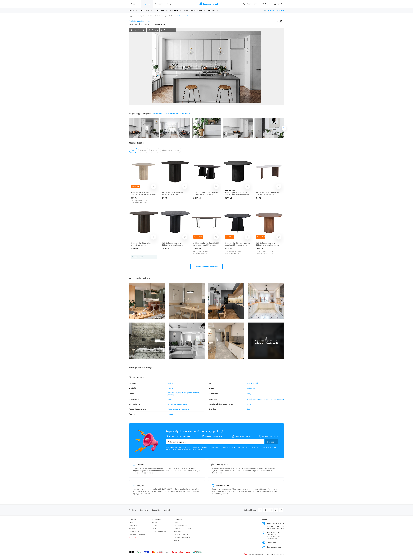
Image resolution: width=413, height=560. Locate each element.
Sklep (133, 4)
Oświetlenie (133, 525)
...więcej (199, 449)
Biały (249, 394)
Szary (249, 409)
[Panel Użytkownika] (265, 4)
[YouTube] (265, 510)
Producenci (159, 4)
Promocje (132, 537)
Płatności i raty (157, 525)
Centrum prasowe (180, 525)
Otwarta (171, 393)
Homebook (178, 519)
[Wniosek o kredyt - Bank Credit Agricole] (197, 552)
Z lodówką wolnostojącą (275, 399)
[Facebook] (260, 510)
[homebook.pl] (209, 4)
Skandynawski (252, 383)
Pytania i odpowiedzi (159, 531)
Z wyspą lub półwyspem (183, 393)
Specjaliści (171, 4)
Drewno (170, 414)
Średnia (170, 388)
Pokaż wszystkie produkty (207, 267)
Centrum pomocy (274, 547)
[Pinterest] (276, 510)
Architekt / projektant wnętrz (139, 21)
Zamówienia (156, 519)
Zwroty (154, 528)
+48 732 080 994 (275, 523)
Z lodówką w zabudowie (256, 399)
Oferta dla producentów (182, 528)
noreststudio (271, 21)
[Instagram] (270, 510)
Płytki (249, 404)
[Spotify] (281, 510)
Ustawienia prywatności (182, 537)
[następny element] (284, 128)
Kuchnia (170, 383)
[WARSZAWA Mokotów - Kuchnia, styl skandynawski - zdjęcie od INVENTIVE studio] (226, 301)
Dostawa (155, 522)
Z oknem (196, 393)
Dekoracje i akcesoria (137, 534)
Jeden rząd (251, 388)
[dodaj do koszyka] (153, 186)
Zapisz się (271, 442)
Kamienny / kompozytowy (177, 404)
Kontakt (177, 540)
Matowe (170, 399)
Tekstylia (132, 528)
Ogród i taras (134, 531)
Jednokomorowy (174, 409)
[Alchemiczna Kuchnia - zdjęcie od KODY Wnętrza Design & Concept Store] (147, 341)
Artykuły (167, 510)
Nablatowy (185, 409)
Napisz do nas (272, 543)
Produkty (132, 510)
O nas (176, 522)
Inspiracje (146, 4)
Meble (131, 522)
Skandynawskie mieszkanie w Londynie (171, 113)
